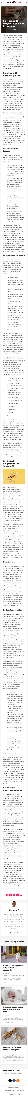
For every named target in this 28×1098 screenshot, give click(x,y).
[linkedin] (17, 895)
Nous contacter (20, 1090)
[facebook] (10, 895)
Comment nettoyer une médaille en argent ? (12, 1048)
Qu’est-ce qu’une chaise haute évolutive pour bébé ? (13, 1009)
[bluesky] (20, 895)
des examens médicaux (10, 501)
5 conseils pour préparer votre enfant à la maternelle (13, 967)
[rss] (18, 1080)
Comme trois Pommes (14, 1094)
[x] (7, 895)
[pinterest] (14, 895)
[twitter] (10, 1080)
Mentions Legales (14, 1091)
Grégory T (6, 29)
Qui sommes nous (9, 1090)
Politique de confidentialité (14, 1093)
